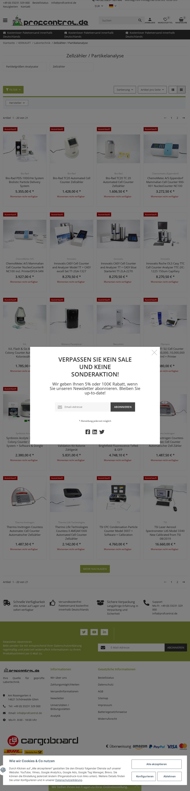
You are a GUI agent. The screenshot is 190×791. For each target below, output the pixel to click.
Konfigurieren (145, 776)
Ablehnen (169, 776)
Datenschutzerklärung (68, 780)
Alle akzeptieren (156, 764)
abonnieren (123, 407)
